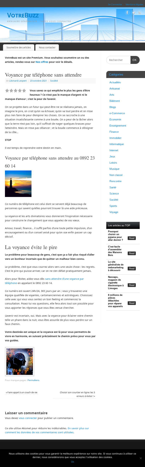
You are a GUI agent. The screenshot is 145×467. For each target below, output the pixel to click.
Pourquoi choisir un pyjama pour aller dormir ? (115, 235)
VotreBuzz (23, 15)
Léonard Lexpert (18, 80)
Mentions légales (134, 4)
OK (133, 59)
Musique (114, 168)
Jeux (112, 156)
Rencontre (115, 181)
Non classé (116, 174)
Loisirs (113, 162)
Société (54, 80)
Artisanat (114, 88)
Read (131, 238)
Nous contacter (47, 47)
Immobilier (115, 137)
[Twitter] (133, 13)
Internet (113, 150)
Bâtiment (114, 100)
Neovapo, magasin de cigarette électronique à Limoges (116, 283)
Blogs (112, 107)
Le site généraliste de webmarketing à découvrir (115, 266)
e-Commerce (117, 113)
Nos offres (42, 62)
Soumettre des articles (19, 47)
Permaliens (33, 380)
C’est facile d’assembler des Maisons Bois (115, 250)
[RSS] (139, 13)
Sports (113, 205)
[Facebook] (127, 13)
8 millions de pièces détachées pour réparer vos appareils (115, 301)
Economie (115, 119)
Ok (72, 461)
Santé (112, 187)
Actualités (115, 82)
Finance (114, 131)
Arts (111, 94)
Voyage (113, 212)
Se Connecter (115, 4)
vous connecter (28, 418)
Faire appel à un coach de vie (21, 392)
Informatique (116, 144)
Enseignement (117, 125)
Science (114, 193)
